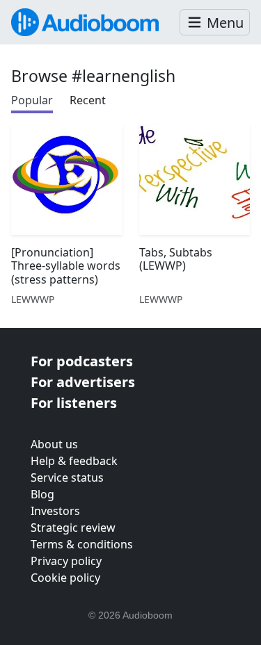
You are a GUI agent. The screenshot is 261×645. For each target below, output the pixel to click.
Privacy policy (66, 561)
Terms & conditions (82, 544)
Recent (88, 100)
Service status (67, 477)
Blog (42, 494)
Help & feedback (74, 460)
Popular (32, 100)
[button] (215, 22)
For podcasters (82, 361)
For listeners (74, 402)
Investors (55, 511)
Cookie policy (65, 577)
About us (54, 444)
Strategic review (73, 527)
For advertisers (83, 382)
